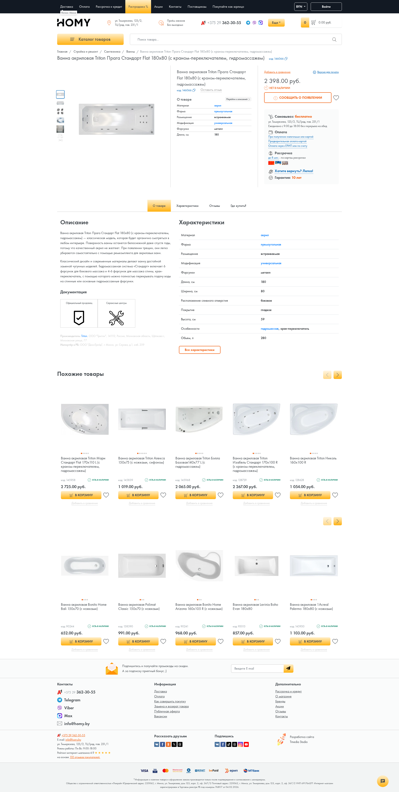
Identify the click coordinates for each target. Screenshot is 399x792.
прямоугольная (223, 111)
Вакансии (160, 716)
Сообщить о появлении (300, 97)
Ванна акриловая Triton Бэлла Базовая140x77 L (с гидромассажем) (197, 462)
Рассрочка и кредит (288, 691)
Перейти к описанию (237, 99)
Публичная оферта (167, 711)
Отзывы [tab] (214, 206)
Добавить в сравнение (277, 72)
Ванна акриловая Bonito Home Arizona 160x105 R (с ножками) (199, 606)
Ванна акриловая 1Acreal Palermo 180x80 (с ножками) (311, 606)
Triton (84, 336)
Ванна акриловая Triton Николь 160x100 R (313, 460)
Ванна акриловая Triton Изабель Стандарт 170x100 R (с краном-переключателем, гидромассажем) (255, 464)
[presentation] (327, 375)
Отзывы (280, 711)
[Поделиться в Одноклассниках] (168, 744)
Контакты (281, 716)
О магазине (283, 696)
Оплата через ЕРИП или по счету (287, 146)
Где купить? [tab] (238, 206)
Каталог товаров (94, 39)
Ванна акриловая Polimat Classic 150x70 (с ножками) (139, 606)
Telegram (72, 700)
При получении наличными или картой (290, 136)
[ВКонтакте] (217, 744)
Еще (275, 22)
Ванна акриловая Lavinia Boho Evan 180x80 (255, 606)
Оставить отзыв (211, 90)
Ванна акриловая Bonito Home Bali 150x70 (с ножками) (84, 606)
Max (68, 715)
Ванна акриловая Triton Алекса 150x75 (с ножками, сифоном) (141, 460)
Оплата (159, 696)
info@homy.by (77, 723)
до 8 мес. (273, 157)
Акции (279, 706)
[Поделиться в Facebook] (162, 744)
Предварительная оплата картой (287, 141)
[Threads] (234, 744)
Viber (69, 708)
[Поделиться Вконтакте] (156, 744)
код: (276, 58)
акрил (217, 105)
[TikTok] (228, 744)
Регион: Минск (68, 12)
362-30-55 (224, 23)
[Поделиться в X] (174, 744)
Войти (326, 6)
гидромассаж (270, 328)
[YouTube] (246, 744)
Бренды (280, 701)
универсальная (223, 123)
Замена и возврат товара (171, 706)
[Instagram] (240, 744)
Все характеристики (199, 350)
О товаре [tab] (159, 206)
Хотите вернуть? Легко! (294, 170)
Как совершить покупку (170, 701)
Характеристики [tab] (187, 206)
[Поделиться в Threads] (179, 744)
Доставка (160, 691)
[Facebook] (222, 744)
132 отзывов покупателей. (85, 757)
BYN (299, 6)
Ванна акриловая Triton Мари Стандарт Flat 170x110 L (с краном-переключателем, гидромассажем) (83, 464)
